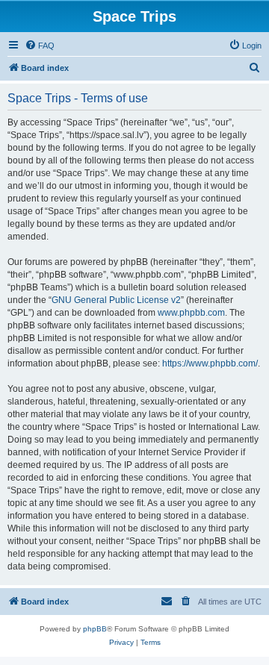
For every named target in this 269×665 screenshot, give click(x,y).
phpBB (95, 629)
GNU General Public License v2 (116, 300)
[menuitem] (40, 45)
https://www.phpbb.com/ (210, 363)
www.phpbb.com (191, 312)
